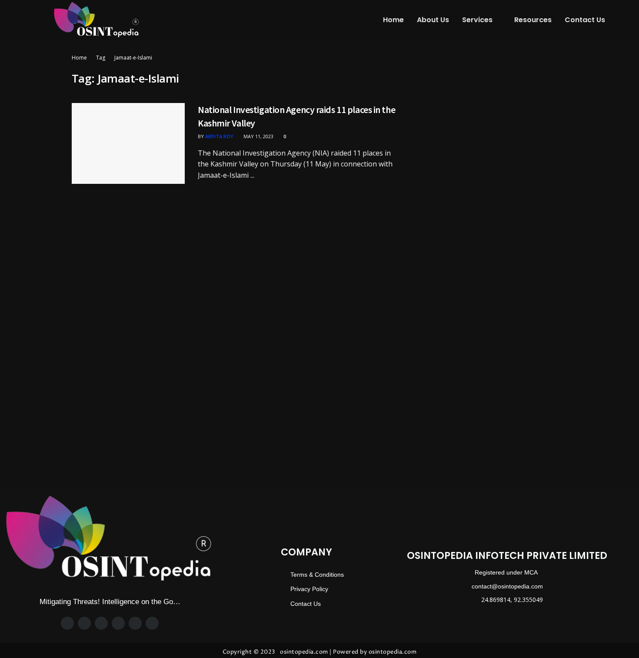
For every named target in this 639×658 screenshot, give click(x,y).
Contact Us (585, 20)
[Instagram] (101, 623)
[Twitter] (84, 623)
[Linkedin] (135, 623)
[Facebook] (67, 623)
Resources (533, 20)
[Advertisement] (492, 114)
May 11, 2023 (257, 136)
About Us (433, 20)
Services (477, 20)
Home (393, 20)
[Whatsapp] (118, 623)
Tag (100, 57)
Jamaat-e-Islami (133, 57)
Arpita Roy (219, 136)
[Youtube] (152, 623)
